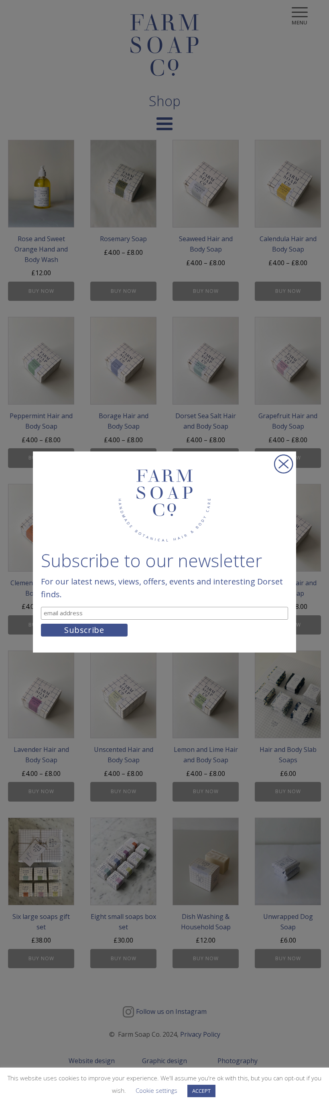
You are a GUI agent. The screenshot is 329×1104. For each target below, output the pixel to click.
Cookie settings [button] (156, 1090)
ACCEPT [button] (201, 1090)
